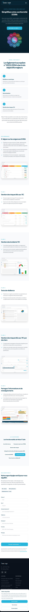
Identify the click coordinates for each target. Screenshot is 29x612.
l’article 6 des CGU (23, 551)
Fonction (3, 526)
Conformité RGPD (9, 454)
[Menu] (26, 3)
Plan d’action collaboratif (14, 458)
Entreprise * (3, 520)
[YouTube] (5, 572)
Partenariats (18, 583)
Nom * (2, 503)
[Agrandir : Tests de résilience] (14, 312)
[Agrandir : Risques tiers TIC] (14, 364)
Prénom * (3, 497)
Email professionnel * (5, 509)
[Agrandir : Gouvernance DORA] (14, 170)
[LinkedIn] (2, 572)
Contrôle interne (7, 444)
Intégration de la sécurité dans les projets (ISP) (14, 451)
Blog (17, 587)
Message (3, 532)
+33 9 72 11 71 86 (6, 567)
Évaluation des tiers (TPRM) (20, 444)
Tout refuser (14, 604)
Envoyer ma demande (13, 544)
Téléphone (3, 514)
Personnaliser (14, 608)
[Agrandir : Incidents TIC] (14, 265)
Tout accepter (14, 601)
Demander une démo (14, 28)
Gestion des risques (14, 447)
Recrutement (19, 580)
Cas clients (18, 585)
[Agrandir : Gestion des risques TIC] (14, 217)
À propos (18, 578)
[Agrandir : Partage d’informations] (14, 414)
